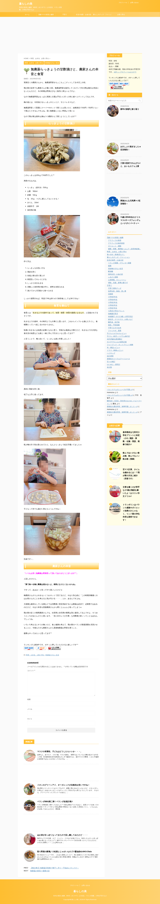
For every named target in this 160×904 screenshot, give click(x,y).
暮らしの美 (25, 3)
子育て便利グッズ (114, 288)
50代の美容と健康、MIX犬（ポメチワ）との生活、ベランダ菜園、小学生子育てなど (80, 896)
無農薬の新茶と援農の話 (40, 871)
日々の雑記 (111, 362)
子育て (64, 14)
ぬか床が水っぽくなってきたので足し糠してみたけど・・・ (62, 835)
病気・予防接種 (114, 325)
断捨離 (110, 271)
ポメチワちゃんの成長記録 (117, 342)
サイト (29, 719)
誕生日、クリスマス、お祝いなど (120, 319)
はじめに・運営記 (113, 364)
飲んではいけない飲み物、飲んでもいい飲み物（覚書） (131, 456)
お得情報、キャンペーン (117, 280)
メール (29, 709)
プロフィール (123, 2)
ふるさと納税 (113, 277)
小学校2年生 (112, 305)
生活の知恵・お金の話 (83, 14)
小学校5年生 (112, 297)
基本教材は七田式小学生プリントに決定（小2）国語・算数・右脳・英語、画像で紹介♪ (131, 438)
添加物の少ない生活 (52, 655)
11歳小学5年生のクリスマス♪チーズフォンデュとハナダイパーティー (130, 220)
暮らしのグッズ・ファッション (102, 15)
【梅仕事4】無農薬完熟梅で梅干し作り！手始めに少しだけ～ (54, 868)
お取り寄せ (121, 14)
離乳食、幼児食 (114, 322)
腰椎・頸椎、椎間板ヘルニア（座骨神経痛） (124, 249)
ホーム (27, 14)
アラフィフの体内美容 (116, 243)
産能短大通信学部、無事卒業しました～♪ (122, 406)
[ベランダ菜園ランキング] (54, 648)
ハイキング (111, 353)
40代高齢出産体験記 (114, 339)
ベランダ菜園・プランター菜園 (119, 263)
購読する (114, 95)
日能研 (110, 294)
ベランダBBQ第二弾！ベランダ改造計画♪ (55, 801)
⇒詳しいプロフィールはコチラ (125, 72)
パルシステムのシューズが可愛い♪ (120, 389)
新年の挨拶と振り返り (129, 109)
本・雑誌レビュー (113, 347)
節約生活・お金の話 (115, 274)
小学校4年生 (112, 300)
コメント (31, 671)
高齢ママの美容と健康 (46, 14)
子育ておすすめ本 (114, 328)
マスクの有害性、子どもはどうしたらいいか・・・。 (59, 751)
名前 (29, 699)
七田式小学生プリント (116, 311)
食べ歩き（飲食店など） (116, 254)
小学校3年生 (112, 302)
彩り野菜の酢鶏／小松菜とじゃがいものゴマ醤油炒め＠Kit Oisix (64, 851)
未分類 (109, 367)
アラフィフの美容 (114, 240)
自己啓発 (110, 356)
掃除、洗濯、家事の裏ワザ (118, 283)
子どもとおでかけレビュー (117, 333)
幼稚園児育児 (113, 314)
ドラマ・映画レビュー (115, 350)
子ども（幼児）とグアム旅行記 (118, 336)
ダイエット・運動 (114, 246)
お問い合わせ (134, 2)
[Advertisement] (80, 34)
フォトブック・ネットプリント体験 (120, 345)
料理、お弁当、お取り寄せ (35, 655)
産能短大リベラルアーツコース (118, 359)
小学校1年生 (112, 308)
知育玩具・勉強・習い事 (117, 291)
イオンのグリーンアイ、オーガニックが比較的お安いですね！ (63, 785)
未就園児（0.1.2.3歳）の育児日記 (120, 316)
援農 (109, 266)
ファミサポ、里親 (114, 331)
